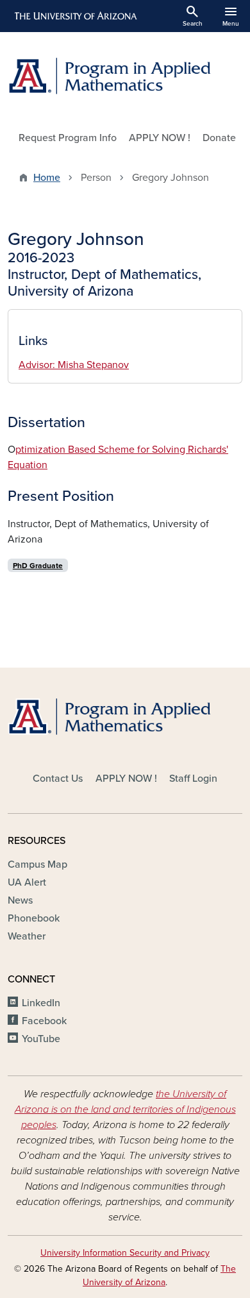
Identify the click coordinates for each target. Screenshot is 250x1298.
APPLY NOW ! (159, 137)
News (20, 900)
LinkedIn (41, 1003)
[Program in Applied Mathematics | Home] (125, 76)
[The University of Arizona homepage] (74, 16)
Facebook (44, 1021)
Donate (219, 137)
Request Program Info (68, 137)
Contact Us (58, 778)
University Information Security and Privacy (125, 1252)
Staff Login (193, 778)
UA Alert (27, 882)
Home (46, 177)
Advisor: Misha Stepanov (74, 364)
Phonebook (34, 918)
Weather (27, 936)
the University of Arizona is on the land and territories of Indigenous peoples (125, 1109)
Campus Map (37, 864)
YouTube (41, 1038)
